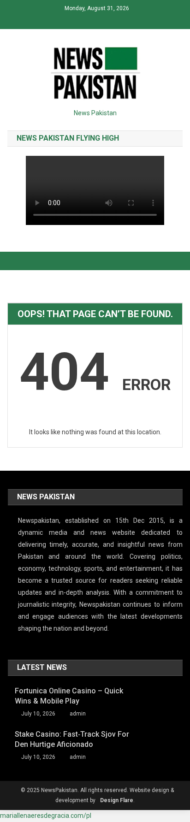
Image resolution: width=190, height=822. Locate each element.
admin (78, 713)
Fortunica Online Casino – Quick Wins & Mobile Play (69, 695)
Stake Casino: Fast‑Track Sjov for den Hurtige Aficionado (72, 739)
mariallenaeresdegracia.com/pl (45, 815)
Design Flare (116, 800)
